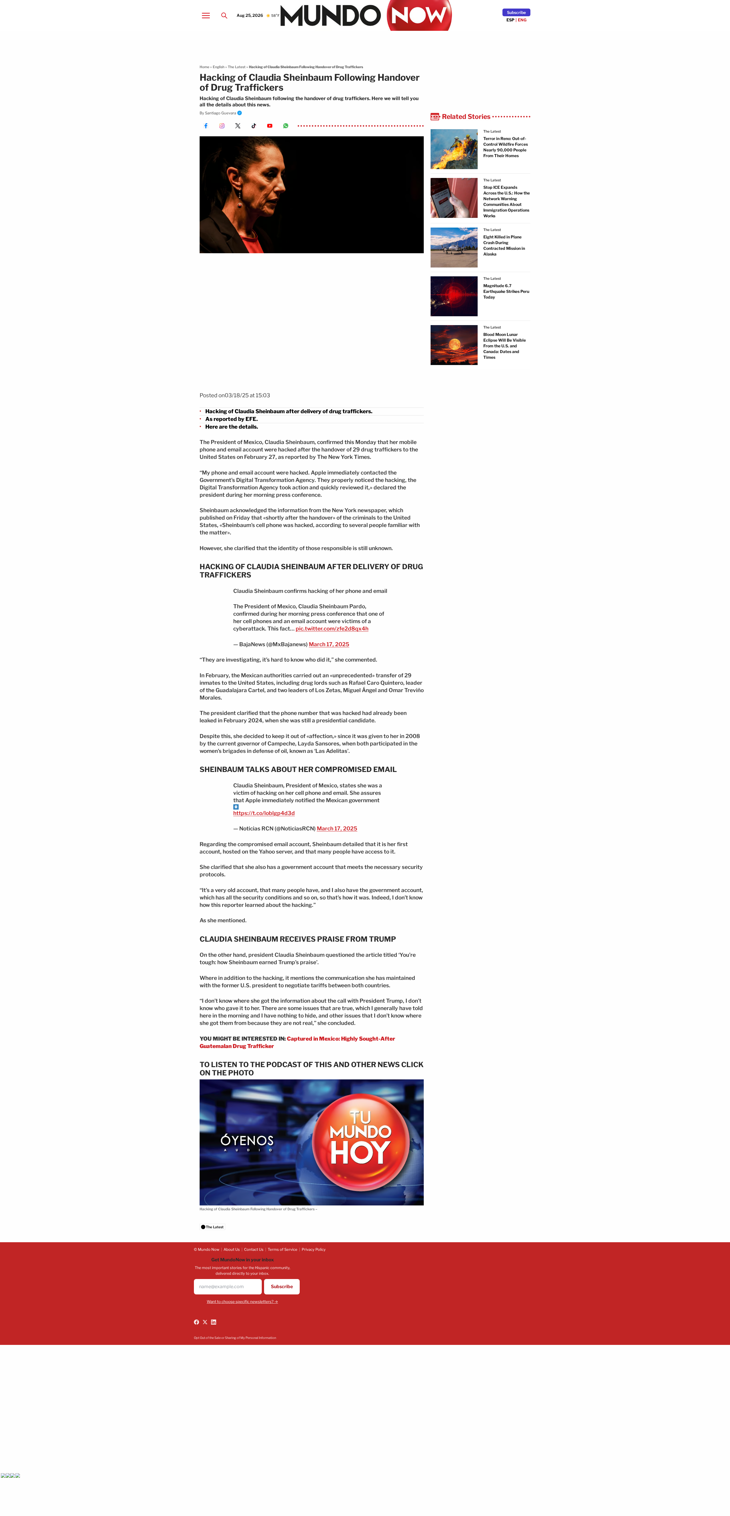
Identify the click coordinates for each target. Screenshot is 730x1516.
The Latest (237, 67)
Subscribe (516, 12)
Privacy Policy (314, 1249)
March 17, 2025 (329, 644)
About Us (232, 1249)
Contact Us (253, 1249)
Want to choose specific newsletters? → (242, 1301)
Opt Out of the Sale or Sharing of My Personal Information (235, 1338)
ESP (510, 19)
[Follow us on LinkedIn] (213, 1322)
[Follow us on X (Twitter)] (205, 1322)
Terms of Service (282, 1249)
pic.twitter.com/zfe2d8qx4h (332, 628)
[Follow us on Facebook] (196, 1322)
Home (204, 67)
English (218, 67)
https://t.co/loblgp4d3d (264, 813)
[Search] (224, 15)
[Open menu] (206, 15)
